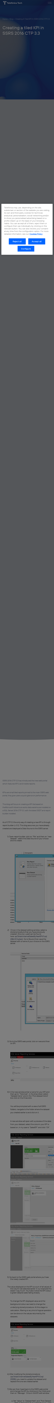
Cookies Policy (36, 234)
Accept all (37, 241)
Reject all (17, 241)
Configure (26, 248)
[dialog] (27, 229)
